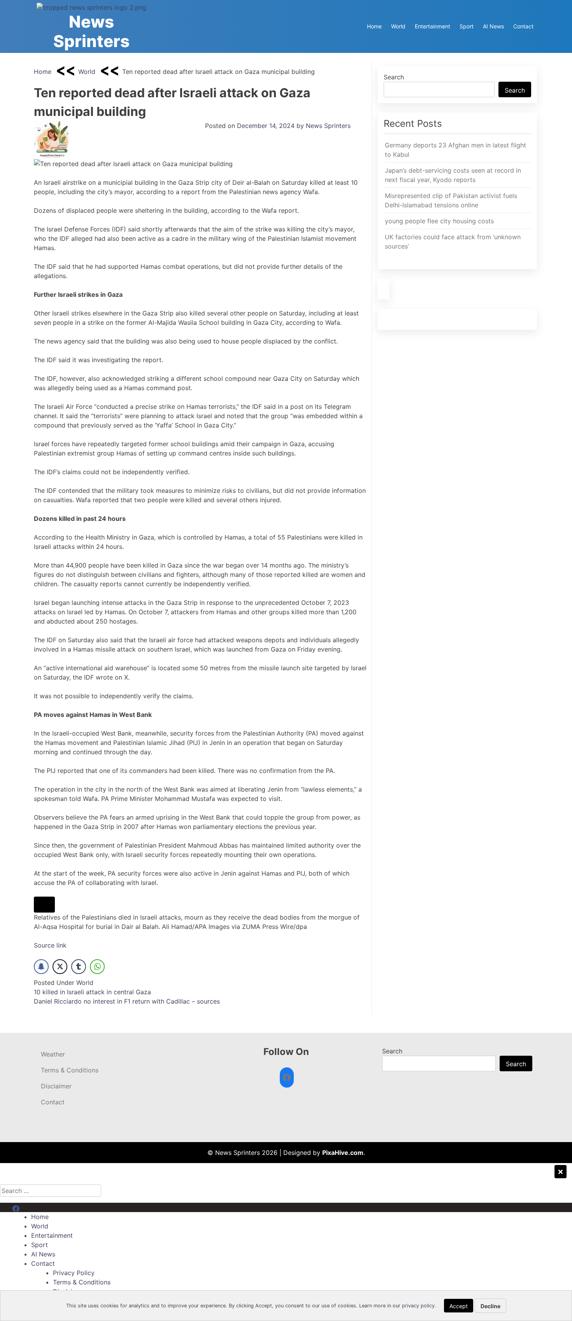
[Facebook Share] (41, 966)
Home (374, 26)
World (398, 26)
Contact (523, 26)
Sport (467, 26)
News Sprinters (91, 31)
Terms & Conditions (69, 1070)
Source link (50, 945)
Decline (490, 1306)
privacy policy (418, 1306)
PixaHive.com (342, 1152)
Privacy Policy (74, 1273)
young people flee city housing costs (439, 221)
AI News (493, 26)
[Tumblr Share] (78, 966)
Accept (458, 1306)
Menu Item (27, 1207)
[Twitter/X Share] (60, 966)
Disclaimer (56, 1086)
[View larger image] (44, 905)
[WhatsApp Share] (97, 966)
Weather (53, 1054)
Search (394, 77)
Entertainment (432, 26)
